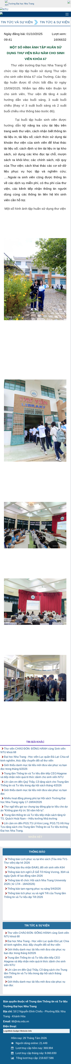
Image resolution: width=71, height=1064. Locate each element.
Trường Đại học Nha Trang (21, 3)
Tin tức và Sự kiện (17, 22)
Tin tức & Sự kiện (55, 22)
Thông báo (37, 851)
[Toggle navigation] (67, 14)
